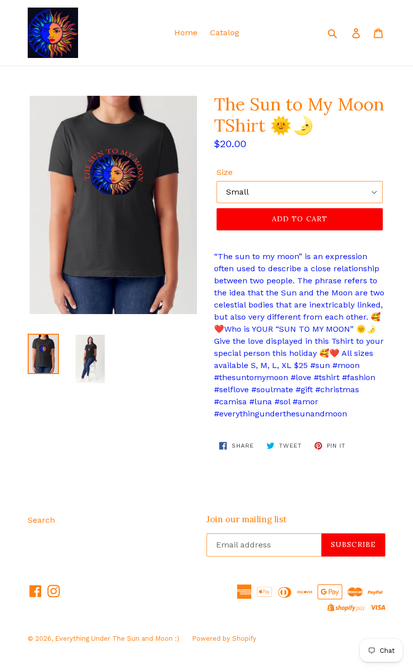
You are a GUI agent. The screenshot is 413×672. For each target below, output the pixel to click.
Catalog (224, 32)
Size (225, 172)
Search (41, 520)
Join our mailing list (246, 519)
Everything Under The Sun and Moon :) (117, 638)
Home (185, 32)
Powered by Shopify (224, 638)
